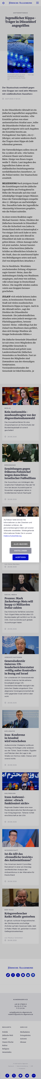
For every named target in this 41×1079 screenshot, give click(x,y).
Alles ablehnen (20, 544)
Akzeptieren (20, 557)
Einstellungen (20, 551)
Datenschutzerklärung (12, 536)
